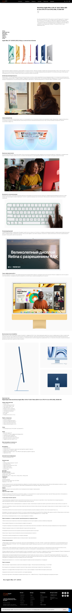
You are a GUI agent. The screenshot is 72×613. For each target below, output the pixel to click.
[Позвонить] (63, 593)
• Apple (31, 595)
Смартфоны (27, 1)
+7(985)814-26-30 (53, 595)
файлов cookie (36, 609)
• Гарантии (42, 600)
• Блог (41, 602)
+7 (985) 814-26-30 (33, 574)
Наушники (52, 1)
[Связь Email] (68, 593)
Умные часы (45, 1)
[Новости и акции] (68, 596)
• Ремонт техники (43, 604)
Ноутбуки (39, 1)
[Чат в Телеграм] (65, 593)
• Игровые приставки (23, 604)
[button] (64, 1)
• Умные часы (22, 600)
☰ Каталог (20, 1)
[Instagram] (65, 596)
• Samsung (32, 597)
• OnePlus (31, 604)
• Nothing (31, 602)
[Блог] (63, 596)
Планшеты (34, 1)
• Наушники (22, 602)
